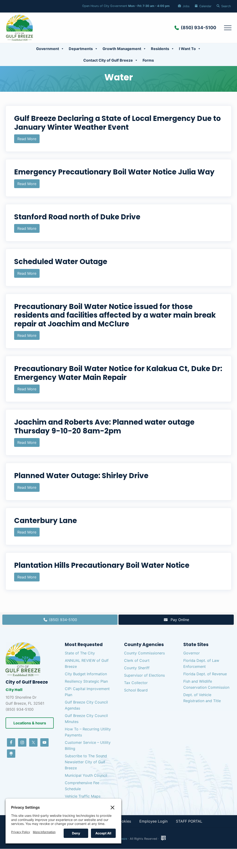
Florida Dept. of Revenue (205, 674)
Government (47, 48)
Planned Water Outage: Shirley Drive (81, 475)
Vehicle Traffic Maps (82, 796)
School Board (136, 690)
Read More (26, 139)
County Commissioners (144, 653)
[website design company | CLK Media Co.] (163, 838)
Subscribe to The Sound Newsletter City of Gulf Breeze (86, 762)
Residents (160, 48)
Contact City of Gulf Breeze (108, 60)
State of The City (80, 653)
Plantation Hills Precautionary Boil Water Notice (101, 565)
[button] (227, 27)
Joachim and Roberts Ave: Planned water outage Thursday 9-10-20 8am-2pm (104, 426)
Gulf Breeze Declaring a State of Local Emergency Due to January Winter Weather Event (117, 122)
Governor (191, 653)
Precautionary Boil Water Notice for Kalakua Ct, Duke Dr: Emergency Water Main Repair (118, 372)
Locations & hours (29, 723)
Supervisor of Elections (144, 675)
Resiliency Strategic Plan (86, 681)
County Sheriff (137, 668)
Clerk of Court (137, 660)
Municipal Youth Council (86, 775)
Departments (81, 48)
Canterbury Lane (45, 520)
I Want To (187, 48)
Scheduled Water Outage (60, 261)
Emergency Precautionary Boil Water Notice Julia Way (114, 172)
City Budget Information (86, 674)
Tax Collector (136, 682)
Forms (148, 60)
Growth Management (122, 48)
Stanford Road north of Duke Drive (77, 217)
